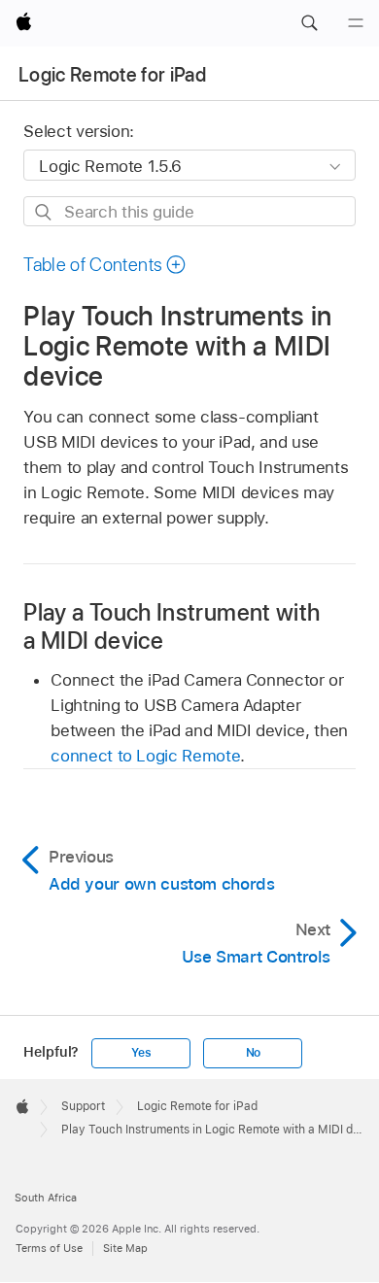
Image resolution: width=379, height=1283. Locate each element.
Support (83, 1106)
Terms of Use (49, 1248)
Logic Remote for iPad (112, 74)
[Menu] (355, 23)
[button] (309, 23)
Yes (141, 1053)
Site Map (125, 1248)
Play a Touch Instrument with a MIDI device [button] (171, 626)
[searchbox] (189, 211)
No (253, 1053)
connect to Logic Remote (145, 755)
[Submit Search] (44, 212)
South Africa (46, 1197)
